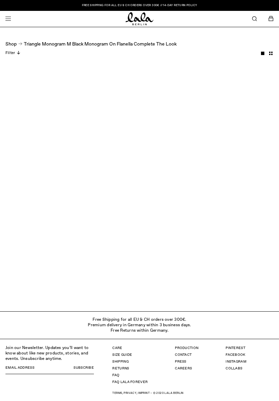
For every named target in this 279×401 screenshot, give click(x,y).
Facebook (235, 354)
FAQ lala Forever (130, 382)
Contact (183, 354)
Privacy (130, 393)
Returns (120, 368)
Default (262, 53)
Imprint (144, 393)
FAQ (115, 375)
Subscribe (83, 367)
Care (117, 348)
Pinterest (235, 348)
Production (186, 348)
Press (180, 361)
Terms (117, 393)
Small (271, 53)
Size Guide (122, 354)
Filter (10, 53)
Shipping (120, 361)
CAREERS (183, 368)
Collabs (234, 368)
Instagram (236, 361)
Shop (11, 44)
